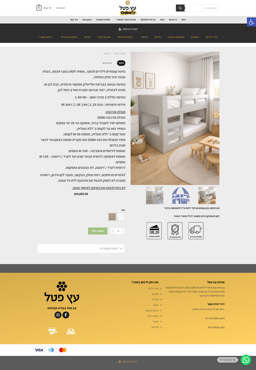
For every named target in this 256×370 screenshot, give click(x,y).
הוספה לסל (97, 231)
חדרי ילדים (212, 37)
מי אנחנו (173, 19)
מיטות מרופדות (69, 37)
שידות (157, 37)
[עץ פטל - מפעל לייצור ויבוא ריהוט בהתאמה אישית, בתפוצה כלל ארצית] (128, 8)
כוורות (87, 37)
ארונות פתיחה (125, 37)
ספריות (155, 299)
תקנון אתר (87, 19)
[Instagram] (58, 314)
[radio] (121, 217)
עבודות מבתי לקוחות (126, 19)
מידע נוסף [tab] (107, 62)
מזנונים (195, 37)
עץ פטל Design (148, 19)
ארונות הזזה (104, 37)
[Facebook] (65, 314)
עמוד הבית (119, 53)
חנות (162, 19)
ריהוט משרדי (45, 37)
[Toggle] (121, 249)
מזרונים (155, 327)
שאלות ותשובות (103, 19)
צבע (123, 210)
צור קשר (74, 19)
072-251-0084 (212, 318)
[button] (251, 21)
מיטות (144, 37)
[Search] (180, 8)
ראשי (183, 19)
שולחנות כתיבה (176, 37)
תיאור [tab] (121, 62)
